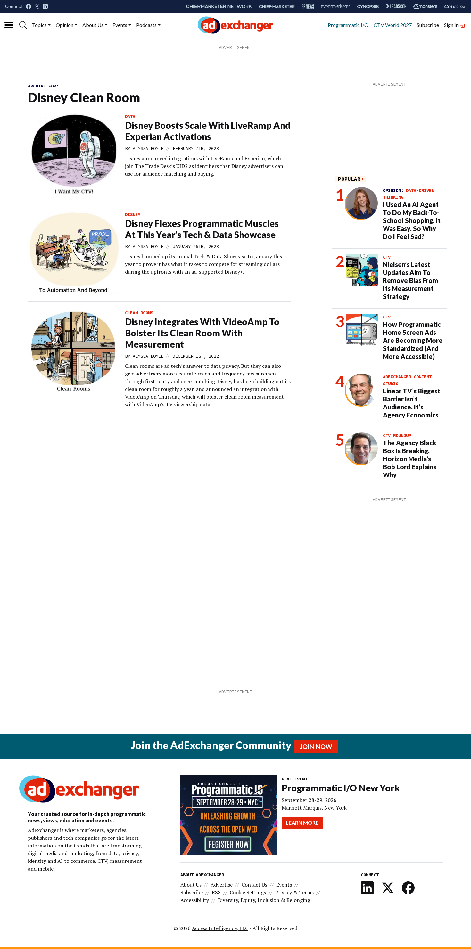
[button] (23, 25)
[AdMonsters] (425, 6)
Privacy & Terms (294, 892)
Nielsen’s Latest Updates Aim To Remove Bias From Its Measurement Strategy (410, 280)
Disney (132, 214)
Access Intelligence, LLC (220, 928)
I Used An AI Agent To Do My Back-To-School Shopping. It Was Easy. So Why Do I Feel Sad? (412, 220)
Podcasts (146, 25)
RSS (216, 892)
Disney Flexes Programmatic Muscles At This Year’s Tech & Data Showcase (202, 229)
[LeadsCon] (396, 6)
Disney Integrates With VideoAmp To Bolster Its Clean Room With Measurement (202, 333)
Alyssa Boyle (148, 148)
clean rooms (139, 313)
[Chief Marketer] (277, 6)
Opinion (64, 25)
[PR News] (308, 6)
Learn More (302, 823)
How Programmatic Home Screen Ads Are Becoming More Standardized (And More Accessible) (412, 340)
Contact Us (254, 884)
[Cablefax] (455, 6)
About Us (92, 25)
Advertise (222, 884)
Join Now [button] (316, 746)
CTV (387, 257)
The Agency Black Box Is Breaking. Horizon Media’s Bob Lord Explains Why (409, 459)
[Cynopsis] (368, 6)
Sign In (451, 25)
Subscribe (428, 25)
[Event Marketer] (335, 6)
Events (119, 25)
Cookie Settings (248, 892)
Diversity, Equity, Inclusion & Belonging (264, 900)
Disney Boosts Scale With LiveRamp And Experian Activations (208, 131)
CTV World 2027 (393, 25)
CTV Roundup (397, 435)
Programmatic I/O (348, 25)
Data (130, 116)
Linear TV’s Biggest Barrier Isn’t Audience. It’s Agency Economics (411, 403)
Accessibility (194, 900)
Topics (39, 25)
